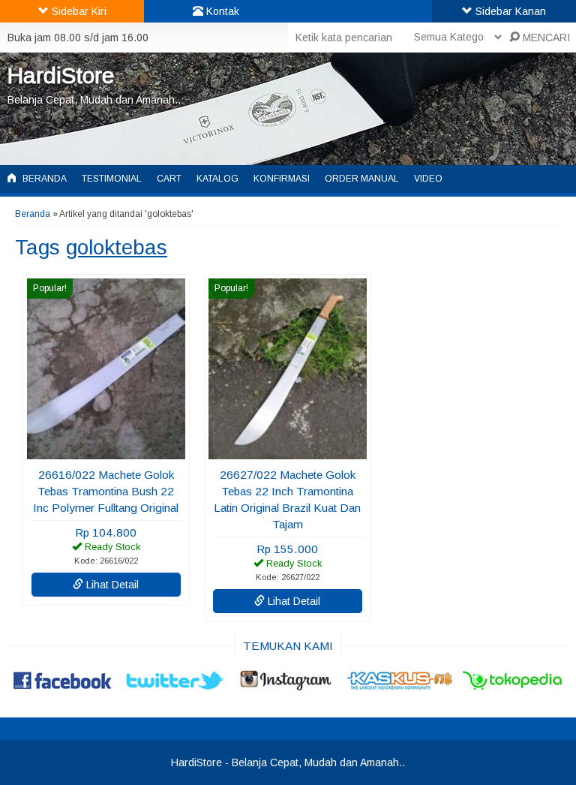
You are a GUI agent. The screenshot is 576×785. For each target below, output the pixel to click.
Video (428, 178)
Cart (169, 178)
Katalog (217, 178)
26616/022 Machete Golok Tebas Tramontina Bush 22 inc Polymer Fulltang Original (105, 491)
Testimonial (112, 178)
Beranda (43, 178)
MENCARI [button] (545, 38)
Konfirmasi (282, 178)
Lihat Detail (111, 585)
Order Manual (362, 178)
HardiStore (61, 75)
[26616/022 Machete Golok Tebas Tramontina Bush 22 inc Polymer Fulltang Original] (106, 452)
